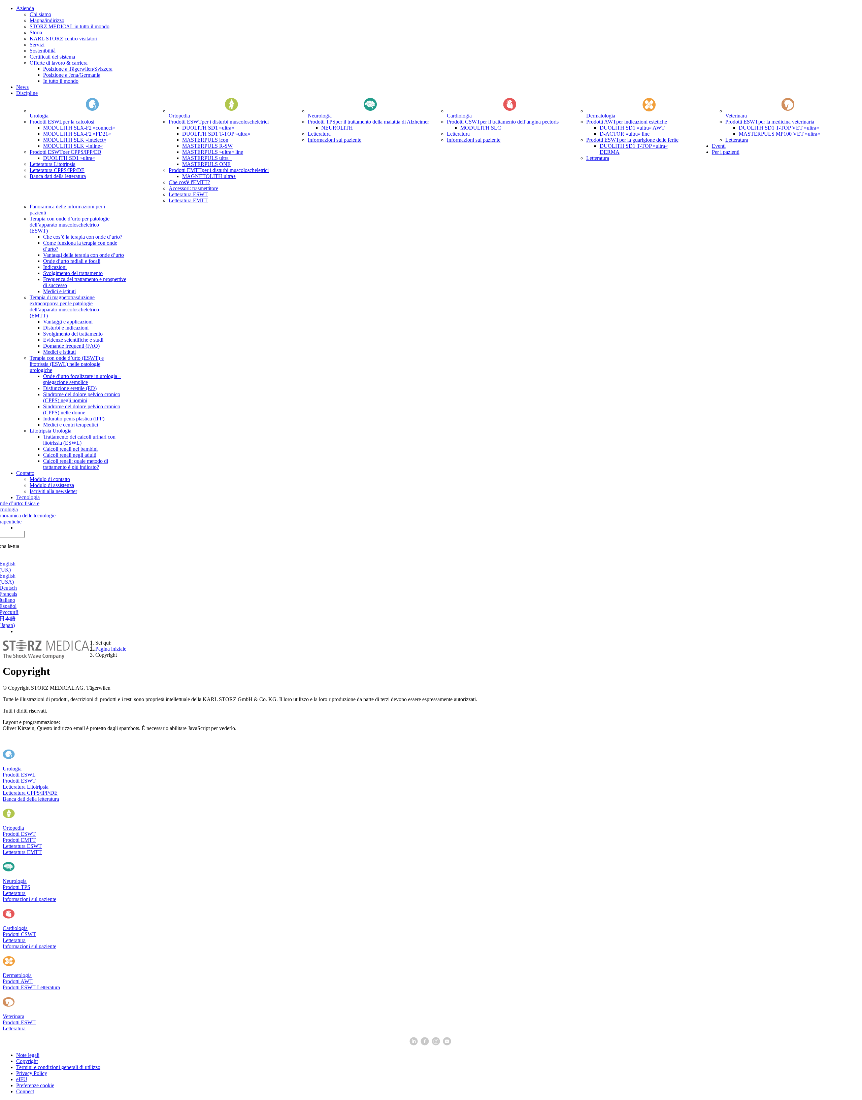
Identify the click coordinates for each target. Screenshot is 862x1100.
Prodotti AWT (18, 981)
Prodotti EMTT (19, 840)
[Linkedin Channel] (414, 1043)
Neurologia (15, 881)
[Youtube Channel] (448, 1043)
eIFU (21, 1079)
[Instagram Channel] (436, 1043)
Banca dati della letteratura (31, 799)
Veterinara (13, 1016)
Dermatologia (17, 975)
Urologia (12, 768)
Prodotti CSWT (19, 934)
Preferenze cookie (35, 1085)
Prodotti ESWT (19, 781)
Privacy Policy (31, 1073)
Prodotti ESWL (19, 775)
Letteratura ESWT (22, 846)
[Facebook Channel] (425, 1043)
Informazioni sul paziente (29, 899)
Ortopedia (13, 828)
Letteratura (14, 893)
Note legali (27, 1055)
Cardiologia (15, 928)
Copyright (27, 1061)
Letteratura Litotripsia (25, 787)
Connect (25, 1091)
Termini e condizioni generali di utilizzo (58, 1067)
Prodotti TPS (16, 887)
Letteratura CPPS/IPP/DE (30, 793)
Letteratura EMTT (22, 852)
